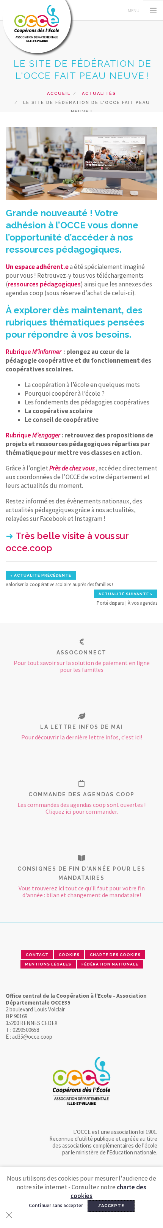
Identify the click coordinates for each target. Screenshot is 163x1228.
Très (26, 535)
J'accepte (111, 1205)
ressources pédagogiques (44, 284)
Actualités (99, 93)
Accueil (59, 93)
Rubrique (33, 351)
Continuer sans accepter (56, 1205)
